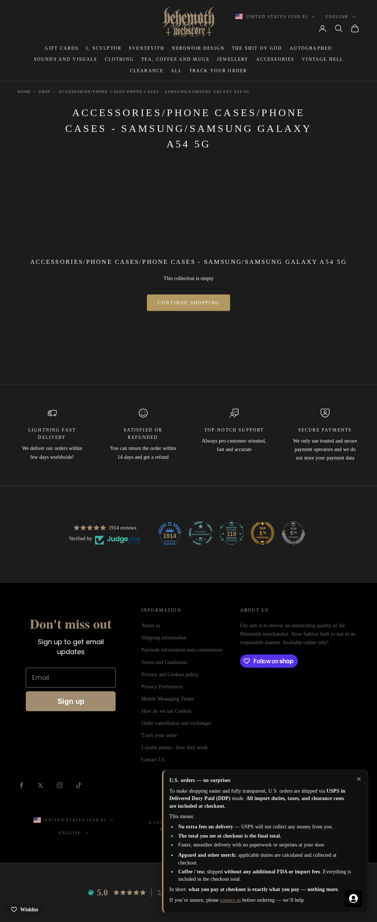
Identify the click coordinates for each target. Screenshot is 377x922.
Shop (45, 92)
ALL (176, 70)
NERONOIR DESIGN (198, 48)
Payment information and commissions (181, 650)
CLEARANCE (146, 70)
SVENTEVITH (147, 48)
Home (24, 92)
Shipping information (163, 637)
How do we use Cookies (166, 711)
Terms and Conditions (164, 662)
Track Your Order (218, 70)
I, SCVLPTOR (103, 48)
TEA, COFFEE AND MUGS (175, 59)
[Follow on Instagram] (59, 785)
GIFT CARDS (62, 48)
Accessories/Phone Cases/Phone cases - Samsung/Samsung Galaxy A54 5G (154, 92)
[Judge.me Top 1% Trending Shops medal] (262, 533)
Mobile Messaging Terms (167, 699)
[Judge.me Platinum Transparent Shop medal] (200, 533)
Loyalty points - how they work (174, 747)
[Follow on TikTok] (78, 785)
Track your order (159, 735)
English (336, 16)
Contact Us (152, 759)
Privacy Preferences (162, 686)
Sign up (70, 701)
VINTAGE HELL (322, 59)
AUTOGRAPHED (311, 48)
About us (150, 625)
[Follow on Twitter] (40, 785)
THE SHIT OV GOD (257, 48)
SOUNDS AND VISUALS (66, 59)
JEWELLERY (233, 59)
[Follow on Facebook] (21, 785)
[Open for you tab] (353, 898)
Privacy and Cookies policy (169, 674)
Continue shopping (189, 302)
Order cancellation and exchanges (176, 723)
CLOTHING (119, 59)
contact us (230, 900)
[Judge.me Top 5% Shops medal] (293, 533)
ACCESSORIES (275, 59)
